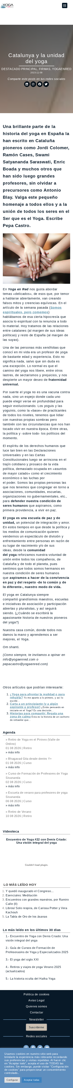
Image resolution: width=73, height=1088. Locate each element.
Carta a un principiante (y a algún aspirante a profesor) (34, 705)
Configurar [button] (12, 1080)
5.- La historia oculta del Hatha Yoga (30, 978)
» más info (13, 752)
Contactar (36, 1012)
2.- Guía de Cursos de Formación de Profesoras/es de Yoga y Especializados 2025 (37, 950)
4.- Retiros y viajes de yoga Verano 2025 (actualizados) (33, 969)
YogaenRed (62, 69)
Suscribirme (36, 1027)
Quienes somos (36, 1006)
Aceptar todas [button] (32, 1080)
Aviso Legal (36, 1000)
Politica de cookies (36, 994)
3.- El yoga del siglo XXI (22, 959)
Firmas (44, 69)
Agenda (9, 732)
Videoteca (11, 831)
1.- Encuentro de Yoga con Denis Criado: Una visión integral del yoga (37, 938)
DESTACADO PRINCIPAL (19, 69)
